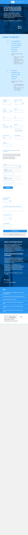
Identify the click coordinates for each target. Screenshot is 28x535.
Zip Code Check (18, 130)
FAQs (16, 272)
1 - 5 (4, 154)
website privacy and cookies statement (14, 234)
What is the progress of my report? (9, 299)
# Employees (5, 142)
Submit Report (15, 230)
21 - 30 (16, 154)
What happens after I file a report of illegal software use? (14, 296)
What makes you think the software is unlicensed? (12, 206)
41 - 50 (4, 157)
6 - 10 (6, 154)
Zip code (15, 124)
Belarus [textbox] (5, 111)
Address (15, 109)
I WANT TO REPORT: (10, 37)
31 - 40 (19, 154)
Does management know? (7, 214)
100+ (14, 157)
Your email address (6, 223)
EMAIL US (8, 279)
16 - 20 (12, 154)
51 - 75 (7, 157)
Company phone (17, 135)
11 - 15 (9, 154)
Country (4, 109)
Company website (6, 135)
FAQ (16, 1)
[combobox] (19, 103)
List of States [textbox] (6, 126)
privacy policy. (13, 316)
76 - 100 (11, 157)
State (4, 124)
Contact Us (20, 1)
